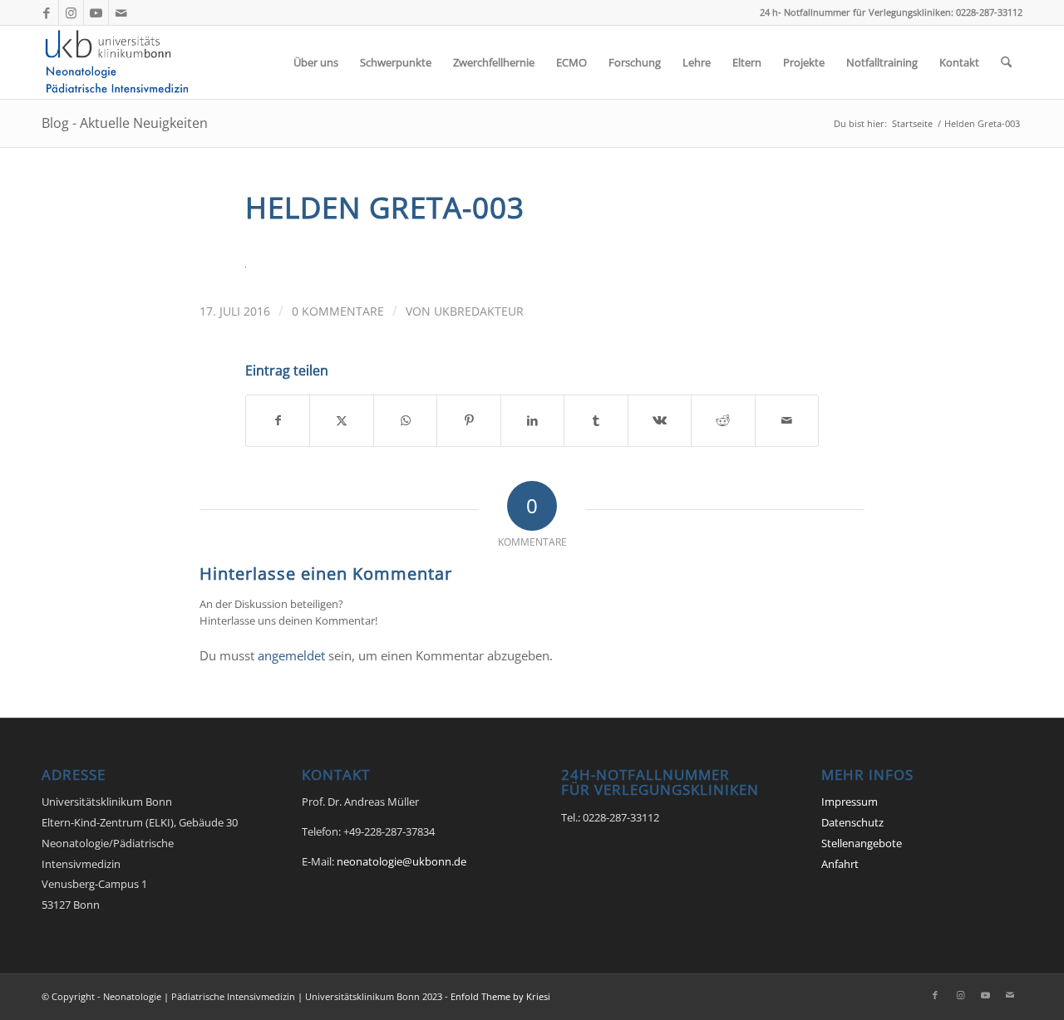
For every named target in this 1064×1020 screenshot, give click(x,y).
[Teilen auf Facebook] (277, 420)
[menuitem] (316, 62)
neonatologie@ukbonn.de (401, 861)
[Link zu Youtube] (96, 12)
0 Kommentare (338, 311)
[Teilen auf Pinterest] (468, 420)
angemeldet (291, 655)
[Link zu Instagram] (71, 12)
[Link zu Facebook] (46, 12)
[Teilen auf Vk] (659, 420)
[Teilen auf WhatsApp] (405, 420)
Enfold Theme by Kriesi (500, 996)
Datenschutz (852, 822)
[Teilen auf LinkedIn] (532, 420)
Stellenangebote (861, 843)
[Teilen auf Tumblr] (595, 420)
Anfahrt (840, 863)
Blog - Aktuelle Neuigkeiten (125, 123)
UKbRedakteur (479, 311)
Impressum (849, 801)
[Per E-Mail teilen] (787, 420)
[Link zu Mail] (121, 12)
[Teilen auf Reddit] (723, 420)
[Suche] (1006, 62)
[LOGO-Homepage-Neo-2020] (121, 62)
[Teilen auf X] (341, 420)
